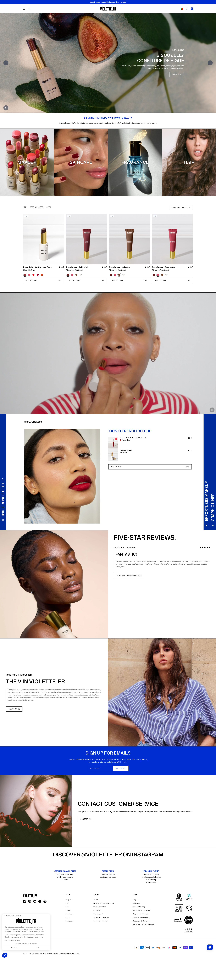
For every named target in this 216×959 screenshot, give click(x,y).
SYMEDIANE (75, 954)
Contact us (86, 819)
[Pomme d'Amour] (33, 275)
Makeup (26, 162)
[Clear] (80, 275)
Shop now (176, 72)
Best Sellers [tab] (36, 207)
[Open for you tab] (210, 947)
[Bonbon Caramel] (42, 275)
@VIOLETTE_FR (101, 854)
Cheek (68, 910)
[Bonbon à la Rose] (29, 275)
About (95, 900)
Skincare (81, 162)
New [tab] (24, 207)
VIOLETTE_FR (29, 954)
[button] (191, 8)
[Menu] (24, 8)
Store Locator (99, 907)
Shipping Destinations (103, 903)
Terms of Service (101, 917)
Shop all (69, 900)
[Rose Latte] (72, 275)
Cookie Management (141, 917)
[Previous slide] (5, 62)
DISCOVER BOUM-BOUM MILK (129, 575)
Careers (96, 910)
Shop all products (181, 208)
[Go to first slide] (210, 62)
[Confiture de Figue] (25, 275)
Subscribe (121, 768)
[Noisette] (76, 275)
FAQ (134, 900)
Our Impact (98, 914)
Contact (136, 903)
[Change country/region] (181, 8)
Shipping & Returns (141, 910)
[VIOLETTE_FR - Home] (108, 9)
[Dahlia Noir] (68, 275)
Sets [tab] (48, 207)
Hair (189, 162)
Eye (67, 907)
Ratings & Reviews (141, 921)
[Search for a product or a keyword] (29, 8)
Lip (67, 903)
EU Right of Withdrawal (144, 924)
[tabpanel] (108, 248)
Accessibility (139, 907)
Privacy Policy (100, 921)
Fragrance (135, 162)
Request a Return (140, 914)
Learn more (14, 709)
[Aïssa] (37, 275)
